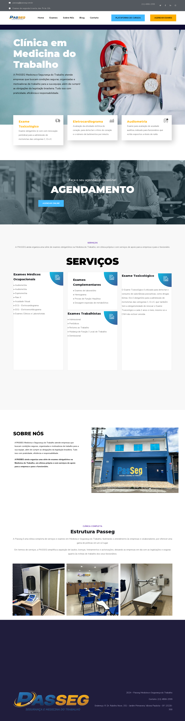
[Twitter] (160, 5)
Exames (53, 17)
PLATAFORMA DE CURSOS (128, 18)
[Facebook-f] (165, 5)
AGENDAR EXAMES (163, 18)
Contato (94, 17)
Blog (82, 17)
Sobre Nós (68, 17)
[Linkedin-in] (170, 5)
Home (41, 17)
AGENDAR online (51, 203)
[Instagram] (175, 5)
